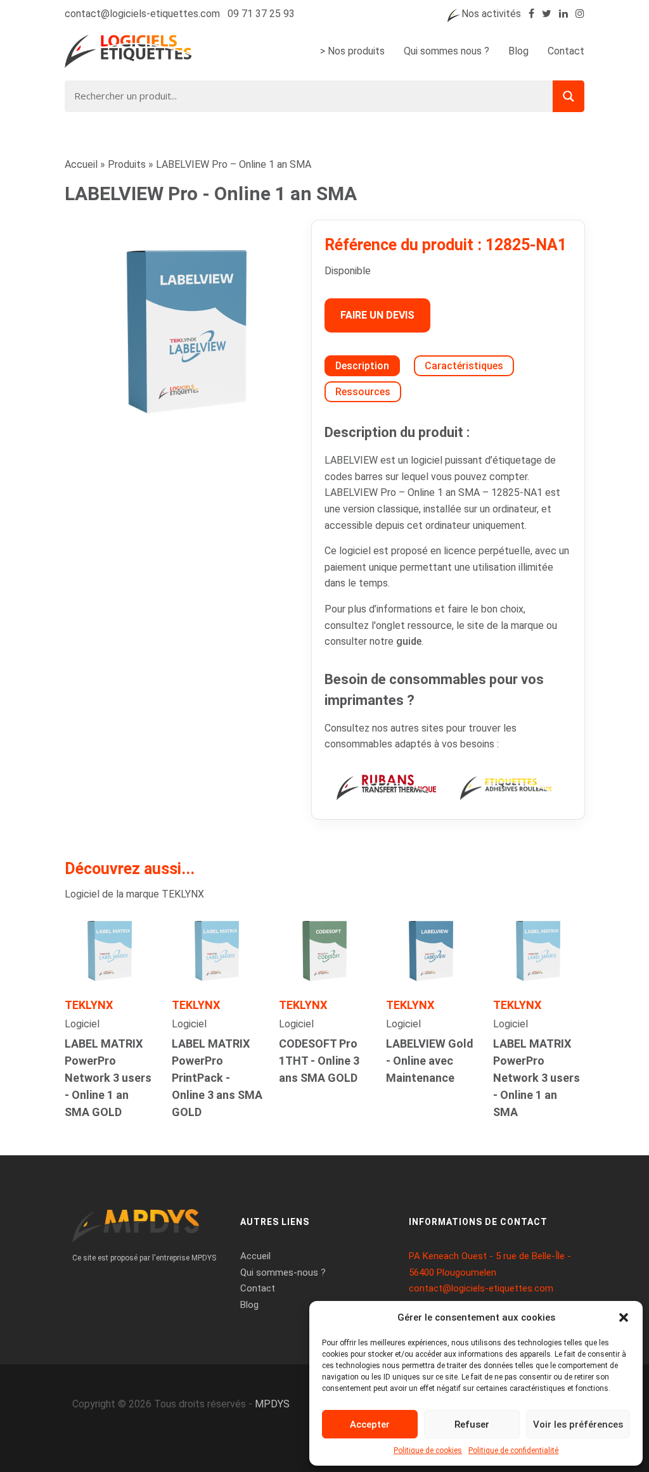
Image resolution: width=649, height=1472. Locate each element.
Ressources (362, 392)
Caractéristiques (464, 366)
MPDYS (272, 1404)
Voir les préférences (578, 1424)
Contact (566, 51)
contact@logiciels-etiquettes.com (142, 14)
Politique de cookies (428, 1450)
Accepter (370, 1424)
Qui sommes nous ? (446, 51)
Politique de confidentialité (513, 1450)
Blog (518, 51)
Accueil (81, 164)
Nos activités (491, 14)
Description (362, 366)
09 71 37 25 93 (261, 14)
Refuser (471, 1424)
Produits (127, 164)
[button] (623, 1317)
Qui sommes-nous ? (283, 1272)
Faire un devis (377, 315)
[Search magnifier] (568, 96)
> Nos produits (352, 51)
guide (408, 641)
